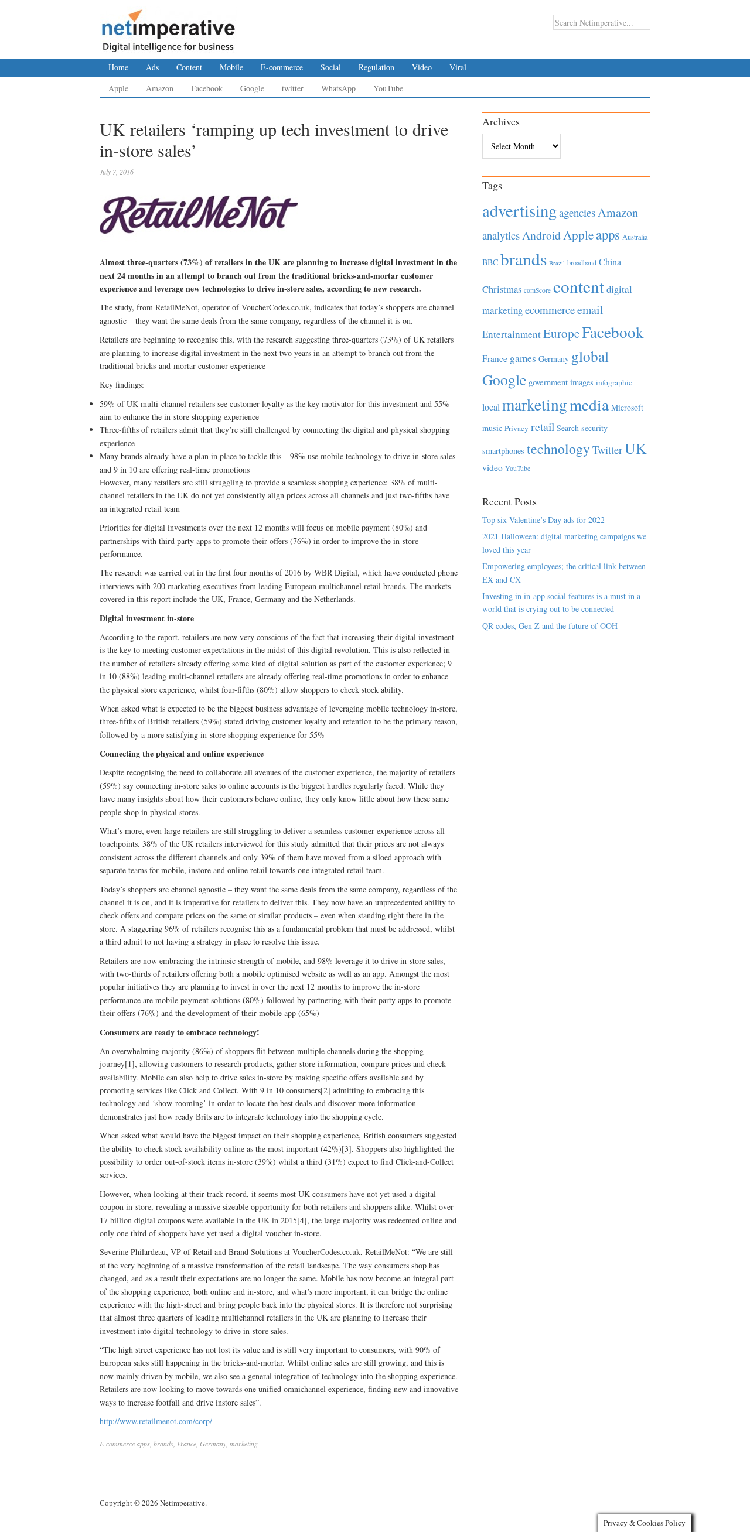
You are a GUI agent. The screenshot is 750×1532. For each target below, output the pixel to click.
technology (558, 448)
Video (422, 67)
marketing (244, 1443)
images (582, 382)
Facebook (207, 88)
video (492, 467)
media (589, 404)
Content (189, 67)
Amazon (159, 88)
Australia (634, 236)
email (590, 309)
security (594, 427)
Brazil (557, 263)
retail (542, 427)
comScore (537, 290)
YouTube (388, 88)
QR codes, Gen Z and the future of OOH (550, 625)
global (590, 356)
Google (252, 88)
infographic (614, 382)
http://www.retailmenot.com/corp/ (156, 1421)
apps (143, 1443)
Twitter (607, 450)
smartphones (503, 450)
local (491, 407)
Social (331, 67)
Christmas (501, 289)
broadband (581, 262)
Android (541, 235)
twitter (293, 88)
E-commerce (282, 67)
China (610, 261)
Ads (152, 67)
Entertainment (511, 334)
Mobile (231, 67)
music (492, 427)
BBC (490, 262)
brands (163, 1443)
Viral (457, 67)
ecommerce (550, 309)
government (548, 382)
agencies (577, 212)
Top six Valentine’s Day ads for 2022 (543, 519)
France (186, 1443)
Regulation (376, 67)
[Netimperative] (168, 26)
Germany (213, 1443)
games (523, 358)
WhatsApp (338, 88)
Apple (118, 88)
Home (118, 67)
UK (636, 448)
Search (568, 427)
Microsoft (627, 407)
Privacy (516, 428)
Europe (561, 333)
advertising (519, 210)
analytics (501, 235)
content (578, 286)
